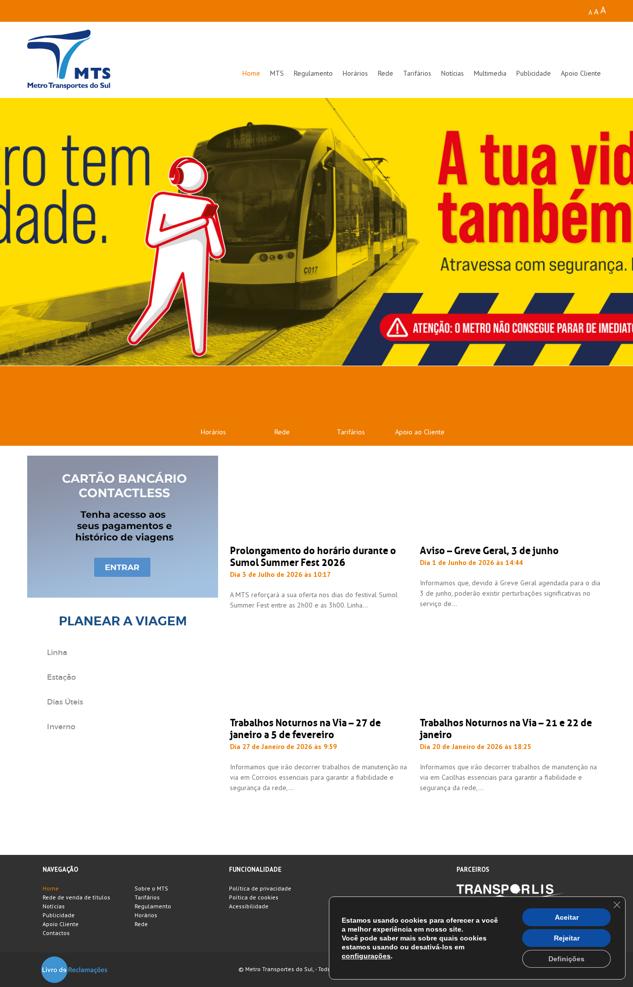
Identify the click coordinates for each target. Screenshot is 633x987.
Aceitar (567, 917)
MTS (277, 73)
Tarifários (417, 73)
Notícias (452, 73)
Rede (385, 73)
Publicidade (533, 73)
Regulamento (313, 73)
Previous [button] (30, 232)
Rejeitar (567, 938)
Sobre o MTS (151, 888)
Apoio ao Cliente (420, 431)
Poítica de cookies (253, 897)
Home (251, 73)
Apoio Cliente (581, 73)
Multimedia (490, 73)
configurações (366, 956)
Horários (355, 73)
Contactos (56, 933)
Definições (566, 959)
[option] (316, 232)
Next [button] (602, 232)
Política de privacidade (260, 888)
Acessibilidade (249, 906)
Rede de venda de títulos (76, 897)
